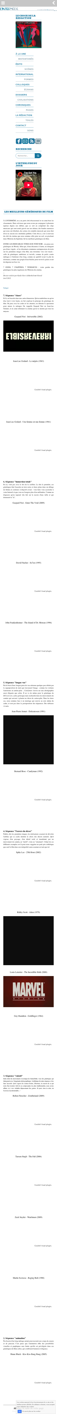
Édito (19, 64)
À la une (21, 54)
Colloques (23, 84)
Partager (5, 288)
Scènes (29, 69)
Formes (29, 79)
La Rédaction (24, 115)
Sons (30, 130)
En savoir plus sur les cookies (31, 1411)
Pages (30, 110)
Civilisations (25, 100)
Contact (21, 125)
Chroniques (23, 105)
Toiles (30, 120)
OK (20, 1411)
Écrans (29, 89)
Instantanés (26, 59)
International (25, 74)
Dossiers (21, 95)
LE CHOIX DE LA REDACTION (26, 17)
